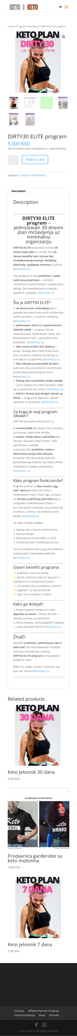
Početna (19, 1011)
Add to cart (35, 159)
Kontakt (54, 1015)
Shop (42, 1015)
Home (11, 26)
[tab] (38, 191)
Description (18, 191)
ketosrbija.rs (21, 269)
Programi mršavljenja (27, 26)
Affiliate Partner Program (43, 1011)
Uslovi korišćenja (24, 1015)
